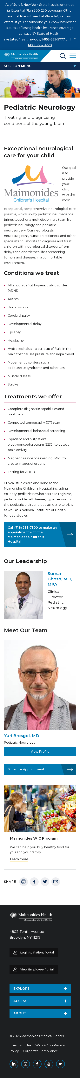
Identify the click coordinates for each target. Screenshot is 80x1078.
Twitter (45, 881)
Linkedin (14, 1064)
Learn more (19, 859)
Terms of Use (21, 1045)
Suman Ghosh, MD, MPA (60, 579)
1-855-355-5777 (53, 39)
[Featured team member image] (23, 595)
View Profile (40, 751)
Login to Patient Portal (37, 952)
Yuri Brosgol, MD (21, 735)
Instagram (25, 1064)
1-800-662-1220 (40, 45)
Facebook (34, 881)
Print (23, 881)
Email (55, 881)
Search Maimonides (63, 56)
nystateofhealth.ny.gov (22, 39)
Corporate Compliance (40, 1051)
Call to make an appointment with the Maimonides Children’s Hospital (32, 534)
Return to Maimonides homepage (21, 55)
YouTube (48, 1064)
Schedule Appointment (26, 769)
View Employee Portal (37, 969)
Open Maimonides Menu (73, 56)
